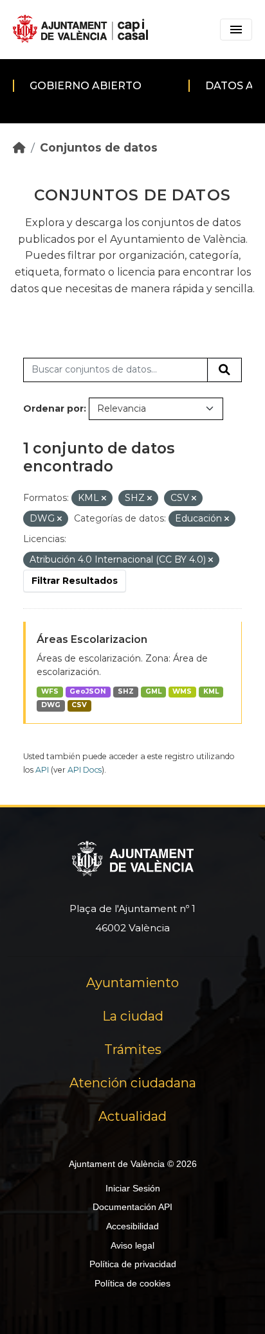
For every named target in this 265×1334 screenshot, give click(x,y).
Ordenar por (53, 408)
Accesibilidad (132, 1226)
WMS (182, 691)
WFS (50, 691)
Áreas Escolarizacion (92, 639)
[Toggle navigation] (236, 29)
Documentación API (132, 1207)
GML (153, 691)
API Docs (85, 770)
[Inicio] (19, 147)
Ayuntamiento (132, 982)
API (42, 770)
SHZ (126, 691)
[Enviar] (224, 370)
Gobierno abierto (86, 86)
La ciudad (132, 1016)
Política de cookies (132, 1283)
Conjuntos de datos (99, 147)
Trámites (132, 1049)
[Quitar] (104, 498)
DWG (50, 705)
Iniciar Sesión (132, 1188)
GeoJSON (87, 691)
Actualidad (132, 1116)
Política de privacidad (132, 1264)
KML (211, 691)
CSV (79, 705)
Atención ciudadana (132, 1083)
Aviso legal (132, 1245)
